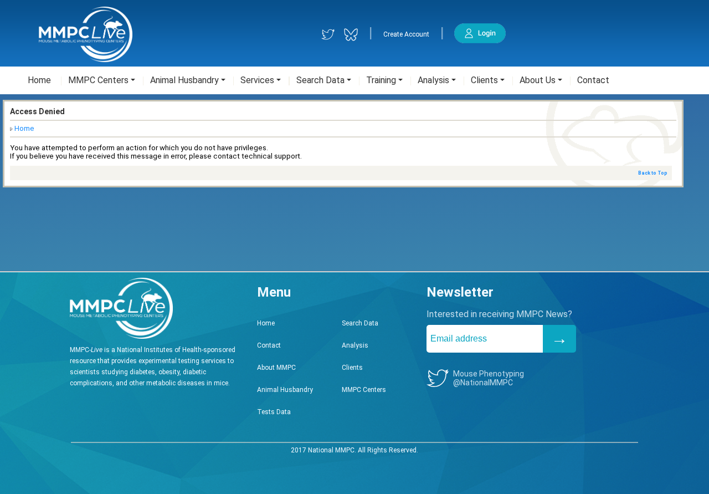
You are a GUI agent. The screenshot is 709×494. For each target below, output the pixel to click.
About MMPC (276, 367)
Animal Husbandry (285, 390)
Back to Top (652, 173)
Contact (269, 345)
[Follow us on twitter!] (328, 35)
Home (24, 128)
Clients (352, 367)
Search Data (360, 323)
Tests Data (274, 412)
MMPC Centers (364, 390)
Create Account (406, 34)
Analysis (355, 345)
